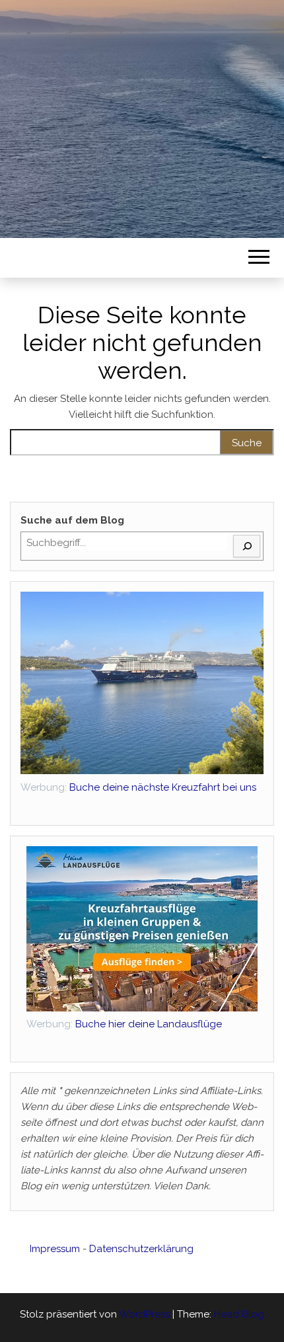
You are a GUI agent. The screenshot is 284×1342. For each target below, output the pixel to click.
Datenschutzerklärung (141, 1249)
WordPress (144, 1314)
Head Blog (239, 1314)
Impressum (55, 1249)
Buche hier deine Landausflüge (124, 1024)
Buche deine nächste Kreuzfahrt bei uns (162, 787)
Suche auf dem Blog (72, 520)
